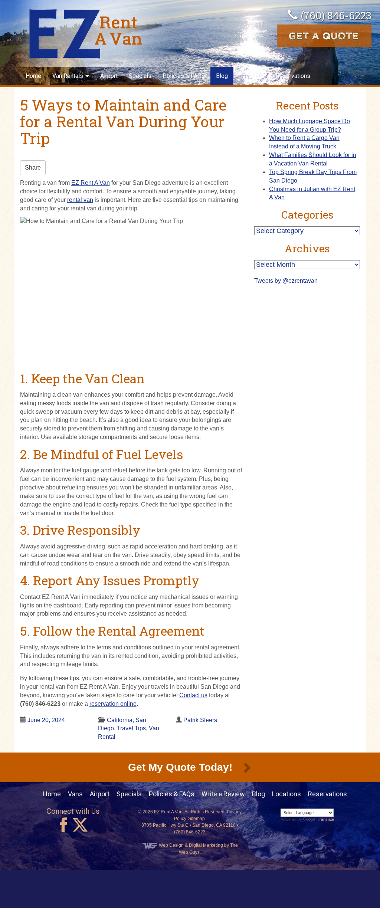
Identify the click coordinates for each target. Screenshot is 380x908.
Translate (325, 819)
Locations (252, 75)
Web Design (171, 845)
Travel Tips (131, 728)
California (119, 720)
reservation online (113, 704)
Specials (140, 75)
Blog (222, 75)
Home (33, 75)
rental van (80, 200)
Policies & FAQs (184, 75)
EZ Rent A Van (90, 183)
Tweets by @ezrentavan (286, 281)
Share (33, 167)
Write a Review (223, 794)
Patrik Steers (200, 720)
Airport (109, 75)
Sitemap (196, 818)
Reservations (293, 75)
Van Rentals (68, 75)
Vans (75, 794)
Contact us (193, 695)
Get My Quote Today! (181, 767)
